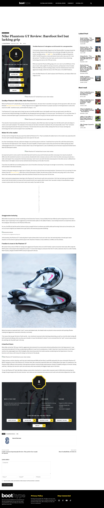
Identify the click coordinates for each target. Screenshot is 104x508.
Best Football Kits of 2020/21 (67, 452)
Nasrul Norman (6, 43)
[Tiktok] (70, 500)
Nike (17, 433)
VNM (51, 54)
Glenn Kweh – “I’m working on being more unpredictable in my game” (87, 58)
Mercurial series (15, 172)
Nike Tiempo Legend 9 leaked (87, 125)
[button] (91, 3)
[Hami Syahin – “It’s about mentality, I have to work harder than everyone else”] (98, 40)
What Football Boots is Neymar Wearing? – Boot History (87, 93)
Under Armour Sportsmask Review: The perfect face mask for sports (19, 452)
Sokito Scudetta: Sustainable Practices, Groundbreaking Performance (86, 78)
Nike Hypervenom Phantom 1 (14, 105)
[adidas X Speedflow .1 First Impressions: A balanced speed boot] (98, 118)
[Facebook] (62, 500)
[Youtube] (66, 500)
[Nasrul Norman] (7, 440)
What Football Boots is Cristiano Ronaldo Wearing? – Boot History (87, 102)
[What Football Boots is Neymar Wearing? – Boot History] (98, 94)
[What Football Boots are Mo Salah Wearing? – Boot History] (98, 110)
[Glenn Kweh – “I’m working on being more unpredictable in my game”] (98, 58)
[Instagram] (59, 500)
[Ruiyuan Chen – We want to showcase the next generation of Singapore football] (98, 49)
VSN (47, 54)
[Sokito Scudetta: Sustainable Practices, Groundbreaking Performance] (98, 78)
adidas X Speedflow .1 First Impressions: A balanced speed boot (86, 118)
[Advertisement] (52, 18)
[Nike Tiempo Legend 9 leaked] (98, 126)
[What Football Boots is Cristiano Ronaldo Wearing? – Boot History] (98, 101)
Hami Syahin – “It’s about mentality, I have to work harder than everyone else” (87, 40)
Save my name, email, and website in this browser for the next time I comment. (22, 480)
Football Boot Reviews (10, 433)
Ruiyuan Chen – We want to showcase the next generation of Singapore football (86, 49)
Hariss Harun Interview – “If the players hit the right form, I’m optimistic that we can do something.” (86, 68)
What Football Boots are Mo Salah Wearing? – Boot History (87, 110)
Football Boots (5, 32)
